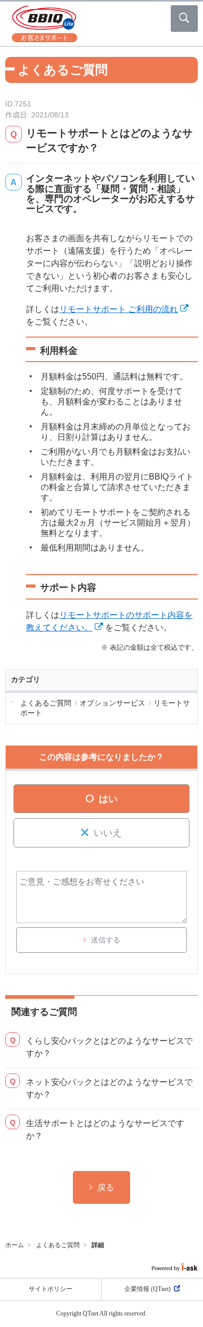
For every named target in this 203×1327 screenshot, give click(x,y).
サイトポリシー (50, 1289)
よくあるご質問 (58, 1245)
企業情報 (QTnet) (147, 1289)
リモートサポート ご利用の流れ (118, 309)
